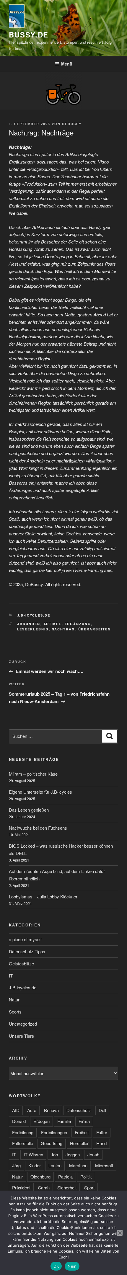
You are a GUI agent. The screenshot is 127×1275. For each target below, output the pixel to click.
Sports (15, 1011)
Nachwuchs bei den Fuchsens (38, 828)
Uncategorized (23, 1024)
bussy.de (28, 35)
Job (54, 1154)
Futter (101, 1132)
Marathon (78, 1165)
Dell (102, 1110)
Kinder (34, 1165)
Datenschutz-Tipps (27, 951)
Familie (64, 1121)
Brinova (51, 1110)
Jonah (93, 1154)
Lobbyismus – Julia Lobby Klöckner (43, 896)
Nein (72, 1266)
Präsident (21, 1187)
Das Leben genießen (29, 810)
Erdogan (41, 1121)
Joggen (73, 1154)
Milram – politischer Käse (33, 774)
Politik (86, 1176)
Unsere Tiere (21, 1036)
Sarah (44, 1187)
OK (56, 1266)
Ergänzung (78, 624)
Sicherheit (66, 1187)
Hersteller (79, 1143)
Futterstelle (22, 1143)
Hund (101, 1143)
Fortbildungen (54, 1132)
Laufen (54, 1165)
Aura (31, 1110)
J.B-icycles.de (34, 615)
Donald (19, 1121)
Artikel (52, 624)
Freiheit (82, 1132)
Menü (66, 64)
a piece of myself (25, 939)
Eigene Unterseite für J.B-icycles (40, 792)
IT (11, 975)
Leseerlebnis (33, 629)
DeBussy (72, 124)
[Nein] (120, 1233)
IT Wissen (33, 1154)
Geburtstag (51, 1143)
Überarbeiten (94, 629)
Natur (14, 999)
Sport (89, 1187)
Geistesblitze (21, 963)
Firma (84, 1121)
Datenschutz (78, 1110)
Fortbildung (22, 1132)
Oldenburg (40, 1176)
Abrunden (28, 624)
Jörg (16, 1165)
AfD (15, 1110)
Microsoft (104, 1165)
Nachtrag (63, 629)
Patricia (65, 1176)
